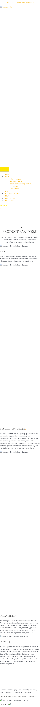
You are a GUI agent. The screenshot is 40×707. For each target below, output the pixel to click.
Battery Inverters (15, 179)
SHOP (7, 177)
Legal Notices (32, 696)
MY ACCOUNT (10, 201)
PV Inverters (14, 186)
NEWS (7, 196)
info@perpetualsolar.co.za (25, 3)
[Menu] (4, 169)
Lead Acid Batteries (16, 181)
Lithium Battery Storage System (20, 184)
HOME (7, 174)
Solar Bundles (14, 189)
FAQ (6, 191)
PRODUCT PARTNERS (12, 194)
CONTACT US (10, 198)
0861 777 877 (10, 3)
